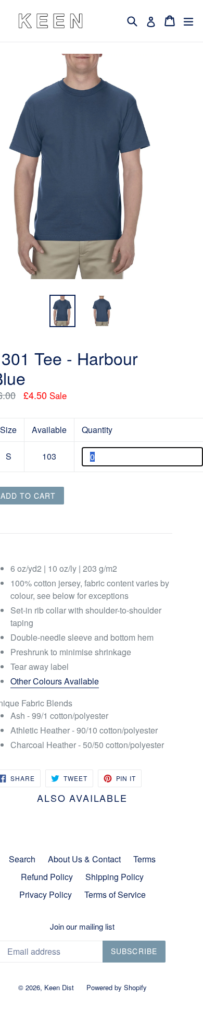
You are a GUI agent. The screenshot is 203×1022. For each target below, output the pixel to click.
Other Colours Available (54, 681)
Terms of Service (115, 894)
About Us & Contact (84, 859)
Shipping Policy (114, 877)
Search (22, 859)
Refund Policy (47, 877)
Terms (144, 859)
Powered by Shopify (116, 987)
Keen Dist (59, 987)
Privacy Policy (45, 894)
